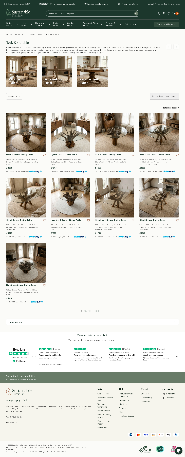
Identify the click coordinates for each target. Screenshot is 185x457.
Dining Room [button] (9, 24)
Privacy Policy (103, 411)
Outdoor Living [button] (71, 24)
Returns (122, 408)
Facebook (170, 398)
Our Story (145, 394)
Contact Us (124, 400)
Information (15, 322)
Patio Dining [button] (56, 24)
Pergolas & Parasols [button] (110, 24)
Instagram (170, 394)
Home (9, 34)
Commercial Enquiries (166, 24)
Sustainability (146, 398)
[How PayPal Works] (176, 435)
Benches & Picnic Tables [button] (90, 24)
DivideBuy (101, 428)
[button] (44, 155)
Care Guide (146, 401)
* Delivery (123, 404)
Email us (13, 423)
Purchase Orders (126, 416)
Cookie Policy (103, 394)
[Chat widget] (178, 450)
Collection (12, 96)
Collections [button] (129, 24)
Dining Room (21, 34)
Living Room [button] (24, 24)
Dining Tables (36, 34)
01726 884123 (16, 417)
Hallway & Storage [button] (39, 24)
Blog (121, 412)
